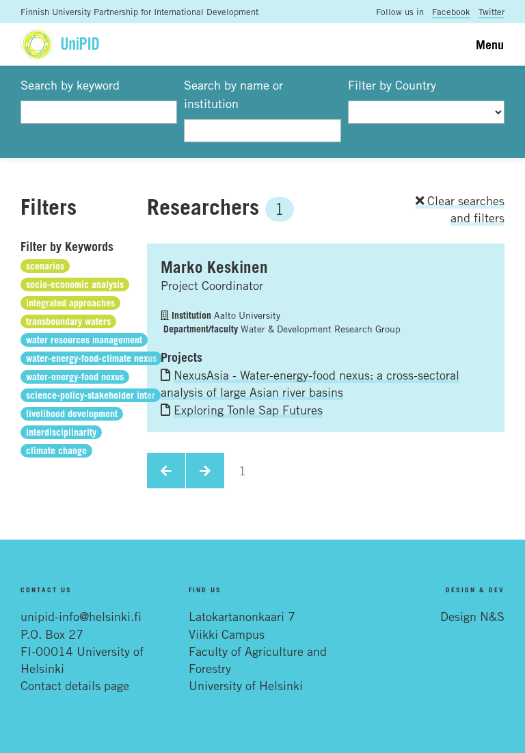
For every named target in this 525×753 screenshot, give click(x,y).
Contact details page (75, 685)
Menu (490, 44)
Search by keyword (70, 84)
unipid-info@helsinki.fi (81, 616)
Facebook (451, 11)
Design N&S (472, 616)
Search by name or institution (233, 94)
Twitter (491, 11)
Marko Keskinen (214, 266)
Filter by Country (392, 84)
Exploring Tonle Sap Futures (248, 409)
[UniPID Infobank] (60, 44)
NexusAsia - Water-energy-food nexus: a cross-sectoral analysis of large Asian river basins (310, 383)
